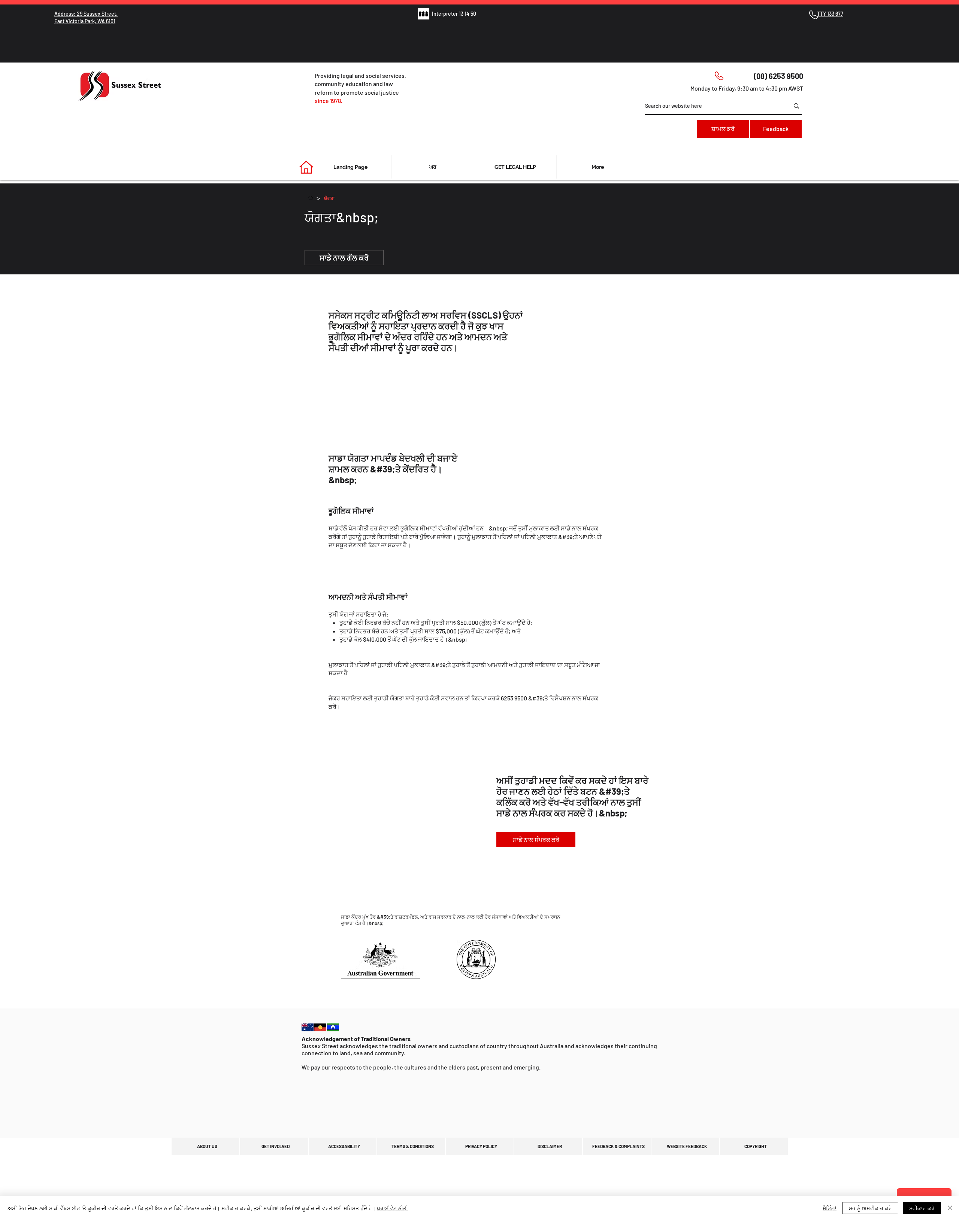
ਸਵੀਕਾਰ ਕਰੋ (922, 1208)
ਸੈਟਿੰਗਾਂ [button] (830, 1208)
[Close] (950, 1208)
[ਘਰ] (311, 198)
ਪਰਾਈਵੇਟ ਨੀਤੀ (392, 1208)
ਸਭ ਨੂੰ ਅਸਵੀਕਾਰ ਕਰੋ (870, 1208)
